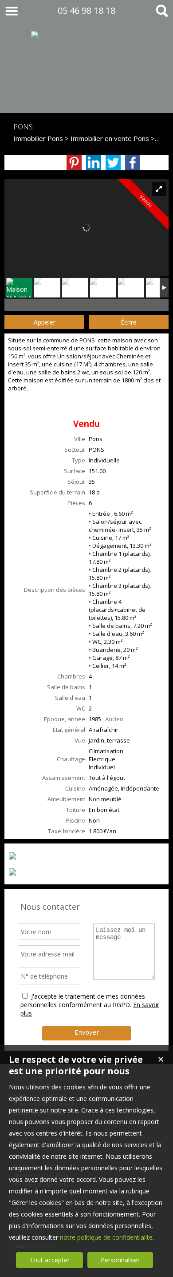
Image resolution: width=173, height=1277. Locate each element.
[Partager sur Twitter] (113, 162)
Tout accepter (49, 1260)
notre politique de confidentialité (106, 1237)
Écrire (129, 322)
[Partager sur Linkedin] (93, 162)
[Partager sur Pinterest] (74, 162)
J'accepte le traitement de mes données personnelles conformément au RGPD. (82, 1000)
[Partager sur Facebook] (132, 162)
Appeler (44, 322)
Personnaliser (120, 1260)
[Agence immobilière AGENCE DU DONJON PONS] (86, 95)
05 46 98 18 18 (86, 10)
